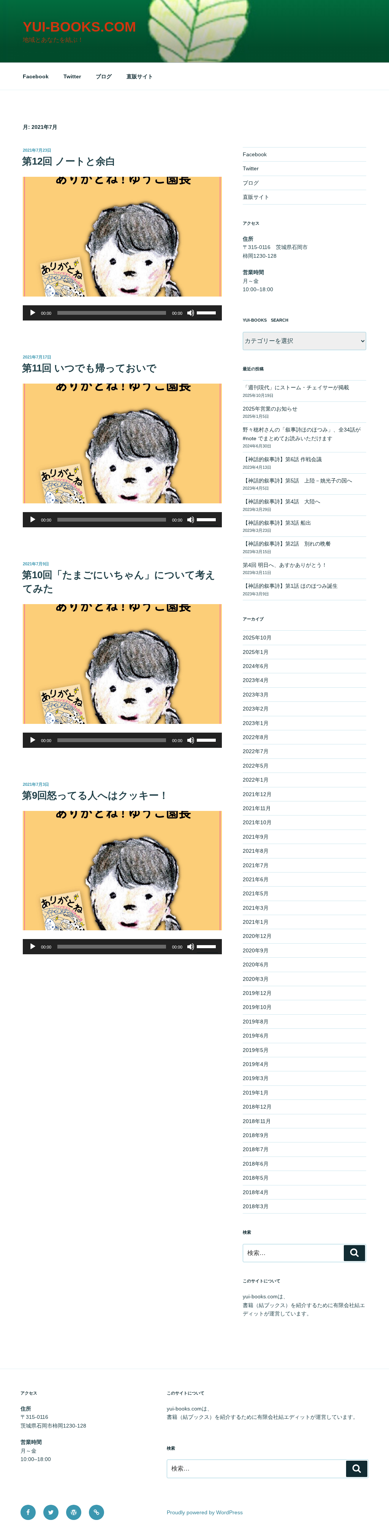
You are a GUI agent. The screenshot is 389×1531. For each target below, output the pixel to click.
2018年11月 (257, 1121)
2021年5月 (256, 893)
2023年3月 (256, 695)
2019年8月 (256, 1022)
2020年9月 (256, 950)
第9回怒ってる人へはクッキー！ (95, 795)
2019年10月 (257, 1007)
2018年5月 (256, 1178)
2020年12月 (257, 936)
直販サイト (140, 76)
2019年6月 (256, 1036)
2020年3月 (256, 979)
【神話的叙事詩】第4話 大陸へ (284, 501)
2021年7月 (256, 865)
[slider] (207, 312)
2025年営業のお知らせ (270, 409)
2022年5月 (256, 766)
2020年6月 (256, 964)
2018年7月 (256, 1149)
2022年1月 (256, 780)
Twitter (72, 76)
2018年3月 (256, 1206)
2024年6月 (256, 666)
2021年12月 (257, 794)
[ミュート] (190, 313)
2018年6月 (256, 1164)
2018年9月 (256, 1135)
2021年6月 (256, 879)
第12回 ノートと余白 (68, 161)
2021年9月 (256, 837)
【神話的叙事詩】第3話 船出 (277, 523)
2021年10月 (257, 822)
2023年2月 (256, 709)
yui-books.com (79, 27)
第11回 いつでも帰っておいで (89, 368)
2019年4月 (256, 1064)
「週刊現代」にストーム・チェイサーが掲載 (296, 387)
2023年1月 (256, 723)
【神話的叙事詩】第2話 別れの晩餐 (287, 544)
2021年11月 (257, 808)
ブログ (104, 76)
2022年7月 (256, 751)
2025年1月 (256, 652)
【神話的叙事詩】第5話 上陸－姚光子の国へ (297, 481)
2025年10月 (257, 638)
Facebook (36, 76)
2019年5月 (256, 1050)
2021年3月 (256, 908)
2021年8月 (256, 851)
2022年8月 (256, 737)
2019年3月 (256, 1078)
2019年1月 (256, 1093)
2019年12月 (257, 993)
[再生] (32, 313)
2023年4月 (256, 680)
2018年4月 (256, 1192)
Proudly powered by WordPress (205, 1512)
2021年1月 (256, 922)
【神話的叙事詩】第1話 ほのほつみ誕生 (290, 586)
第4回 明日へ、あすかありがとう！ (285, 565)
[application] (122, 312)
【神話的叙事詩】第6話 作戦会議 (282, 459)
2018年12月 (257, 1107)
